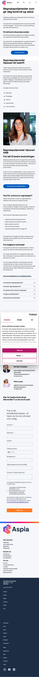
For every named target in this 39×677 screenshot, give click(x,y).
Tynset (4, 664)
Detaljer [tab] (19, 320)
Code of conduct (8, 570)
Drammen (5, 601)
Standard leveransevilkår (10, 568)
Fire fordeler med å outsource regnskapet (14, 290)
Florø (4, 608)
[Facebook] (9, 670)
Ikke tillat (19, 361)
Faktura (8, 99)
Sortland (5, 657)
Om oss (5, 563)
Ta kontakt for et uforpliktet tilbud (16, 186)
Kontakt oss (6, 554)
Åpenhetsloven (7, 572)
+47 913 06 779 (18, 376)
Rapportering (9, 103)
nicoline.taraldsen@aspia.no (21, 374)
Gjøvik (4, 629)
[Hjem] (4, 2)
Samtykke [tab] (7, 320)
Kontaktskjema (7, 556)
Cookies (5, 567)
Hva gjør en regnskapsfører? (11, 294)
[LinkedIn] (14, 670)
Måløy (4, 647)
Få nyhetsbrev (7, 558)
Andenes (5, 591)
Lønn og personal (8, 544)
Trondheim (5, 661)
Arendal (5, 595)
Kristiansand (6, 643)
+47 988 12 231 (18, 389)
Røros (4, 654)
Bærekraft (6, 546)
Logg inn (30, 2)
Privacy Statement (8, 565)
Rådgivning (6, 548)
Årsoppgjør (9, 96)
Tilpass (18, 355)
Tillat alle (19, 350)
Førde (4, 626)
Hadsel (4, 636)
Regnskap (9, 93)
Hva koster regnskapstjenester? (12, 286)
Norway (9, 2)
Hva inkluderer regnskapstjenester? (13, 283)
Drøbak (4, 605)
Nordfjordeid (6, 651)
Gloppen (5, 633)
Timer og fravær (10, 106)
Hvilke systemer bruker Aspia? (11, 298)
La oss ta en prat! (19, 52)
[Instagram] (5, 670)
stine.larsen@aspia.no (20, 387)
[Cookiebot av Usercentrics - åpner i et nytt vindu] (29, 315)
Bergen (4, 598)
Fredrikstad (5, 623)
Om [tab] (32, 320)
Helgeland (5, 640)
